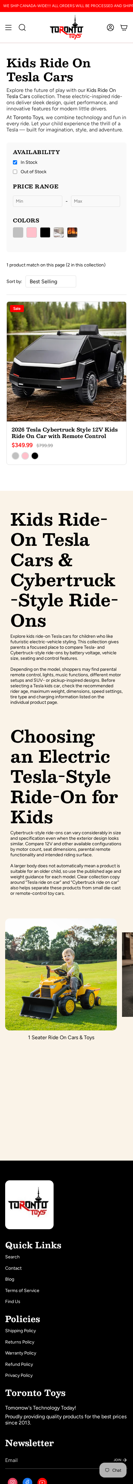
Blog (9, 1279)
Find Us (12, 1301)
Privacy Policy (19, 1375)
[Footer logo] (29, 1204)
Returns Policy (19, 1342)
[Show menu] (8, 27)
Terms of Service (22, 1290)
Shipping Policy (20, 1330)
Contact (13, 1268)
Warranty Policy (20, 1353)
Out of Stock (33, 171)
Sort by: (14, 281)
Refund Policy (19, 1364)
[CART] (124, 27)
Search (12, 1257)
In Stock (29, 162)
